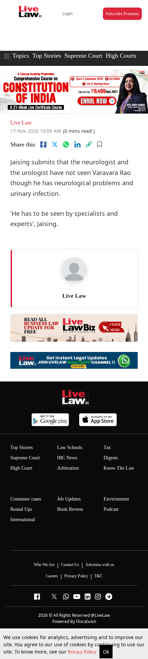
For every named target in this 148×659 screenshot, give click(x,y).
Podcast (111, 509)
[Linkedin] (77, 144)
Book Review (70, 509)
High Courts (121, 55)
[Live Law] (74, 270)
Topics (20, 55)
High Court (21, 468)
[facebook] (43, 144)
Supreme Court (83, 55)
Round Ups (21, 509)
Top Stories (46, 55)
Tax (107, 447)
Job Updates (69, 499)
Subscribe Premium (122, 13)
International (22, 519)
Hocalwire (86, 621)
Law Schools (69, 447)
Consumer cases (25, 499)
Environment (116, 499)
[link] (89, 144)
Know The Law (119, 468)
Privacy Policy (83, 652)
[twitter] (55, 144)
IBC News (67, 457)
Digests (111, 457)
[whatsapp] (66, 144)
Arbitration (68, 468)
